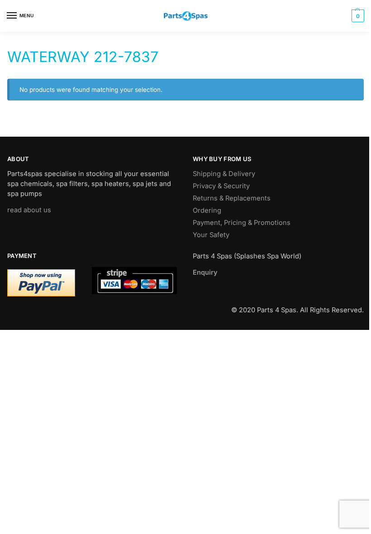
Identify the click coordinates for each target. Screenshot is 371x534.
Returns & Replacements (232, 198)
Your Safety (211, 235)
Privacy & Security (221, 186)
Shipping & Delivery (224, 174)
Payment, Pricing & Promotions (241, 223)
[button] (356, 16)
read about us (29, 210)
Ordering (207, 210)
